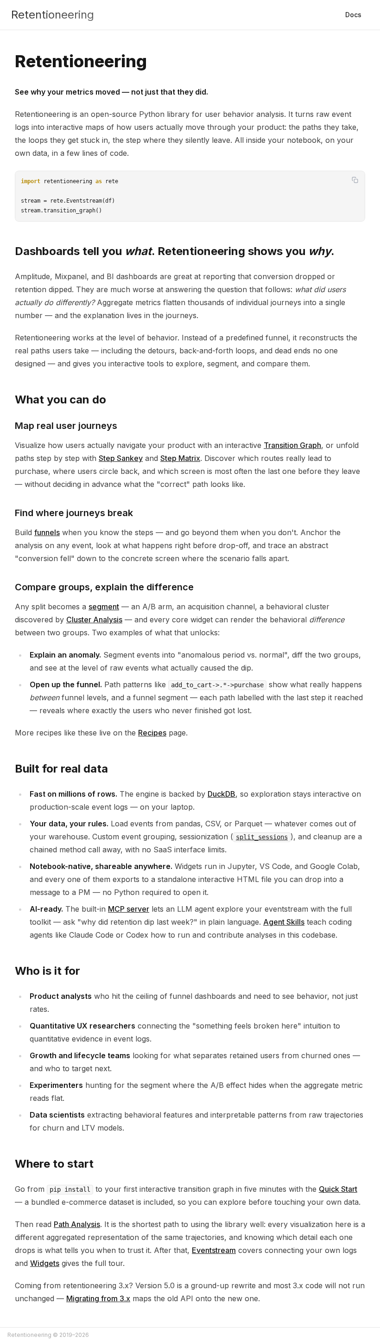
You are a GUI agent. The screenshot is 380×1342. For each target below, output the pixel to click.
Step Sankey (121, 458)
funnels (47, 532)
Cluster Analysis (94, 619)
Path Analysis (77, 1224)
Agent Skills (283, 922)
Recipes (152, 732)
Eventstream (214, 1250)
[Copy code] (354, 179)
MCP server (128, 909)
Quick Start (338, 1189)
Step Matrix (180, 458)
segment (104, 606)
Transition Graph (292, 445)
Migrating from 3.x (98, 1298)
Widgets (44, 1263)
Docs (353, 15)
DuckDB (221, 794)
